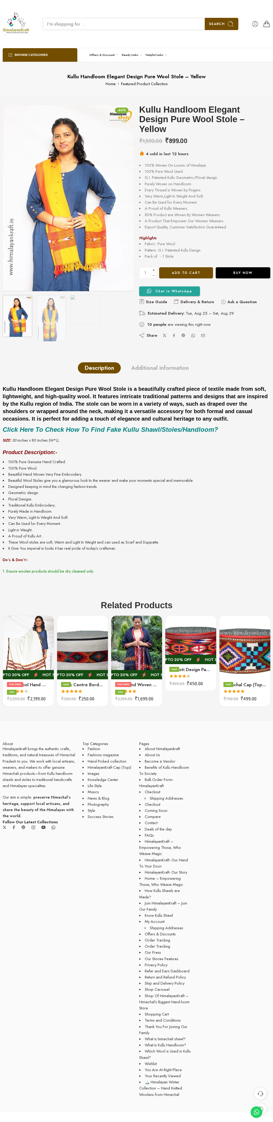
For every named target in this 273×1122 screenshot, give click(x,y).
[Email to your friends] (203, 335)
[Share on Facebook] (174, 336)
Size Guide (155, 302)
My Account (154, 921)
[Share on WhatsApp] (193, 335)
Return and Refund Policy (165, 977)
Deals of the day (158, 829)
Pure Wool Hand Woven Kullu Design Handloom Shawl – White (28, 684)
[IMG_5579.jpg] (68, 198)
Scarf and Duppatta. (142, 542)
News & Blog (98, 798)
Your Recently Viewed (163, 1076)
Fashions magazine (103, 755)
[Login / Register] (255, 24)
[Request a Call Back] (260, 1093)
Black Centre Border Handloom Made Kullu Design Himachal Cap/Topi (82, 684)
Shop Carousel (157, 989)
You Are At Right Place (163, 1069)
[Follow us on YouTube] (43, 827)
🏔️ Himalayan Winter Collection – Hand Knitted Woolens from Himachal (160, 1088)
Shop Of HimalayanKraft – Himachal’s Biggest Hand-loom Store (164, 1002)
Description (99, 368)
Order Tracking (157, 940)
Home (111, 84)
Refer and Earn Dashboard (167, 971)
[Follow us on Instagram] (33, 827)
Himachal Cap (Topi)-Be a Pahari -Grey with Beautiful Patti (244, 684)
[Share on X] (165, 336)
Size (61, 640)
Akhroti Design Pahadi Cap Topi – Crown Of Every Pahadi (190, 669)
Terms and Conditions (163, 1020)
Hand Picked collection (107, 761)
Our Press (153, 952)
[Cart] (266, 24)
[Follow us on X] (4, 827)
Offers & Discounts (160, 934)
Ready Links (130, 55)
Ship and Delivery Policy (164, 983)
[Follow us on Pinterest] (23, 827)
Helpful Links (154, 55)
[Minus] (153, 275)
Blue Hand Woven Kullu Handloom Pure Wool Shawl (136, 684)
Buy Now (242, 272)
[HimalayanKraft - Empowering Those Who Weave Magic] (16, 24)
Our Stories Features (161, 958)
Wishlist (151, 1063)
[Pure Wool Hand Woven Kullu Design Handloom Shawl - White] (28, 647)
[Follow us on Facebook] (14, 827)
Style (91, 810)
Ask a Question (241, 302)
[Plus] (153, 270)
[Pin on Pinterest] (183, 335)
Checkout (152, 792)
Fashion (94, 748)
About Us (152, 755)
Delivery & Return (196, 302)
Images (93, 773)
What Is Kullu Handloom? (165, 1045)
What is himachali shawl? (165, 1039)
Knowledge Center (103, 779)
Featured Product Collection (144, 84)
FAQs (149, 835)
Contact (151, 822)
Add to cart (186, 272)
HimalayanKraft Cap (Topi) (109, 767)
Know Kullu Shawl (159, 915)
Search (217, 23)
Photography (98, 804)
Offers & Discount (102, 55)
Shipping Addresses (166, 798)
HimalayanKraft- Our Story (166, 872)
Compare (153, 816)
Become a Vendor (160, 761)
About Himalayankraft (162, 748)
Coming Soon (156, 810)
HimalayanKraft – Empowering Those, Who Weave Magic (160, 847)
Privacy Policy (156, 965)
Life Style (95, 785)
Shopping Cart (157, 1014)
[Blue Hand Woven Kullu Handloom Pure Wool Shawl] (136, 647)
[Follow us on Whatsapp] (53, 827)
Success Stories (101, 816)
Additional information (160, 368)
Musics (93, 792)
